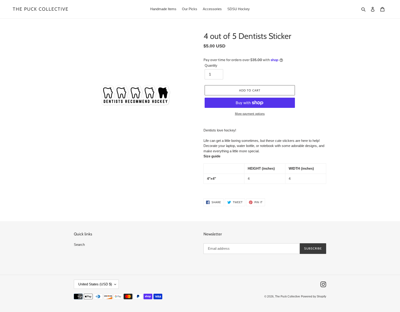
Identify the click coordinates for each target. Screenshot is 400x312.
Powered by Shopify (313, 296)
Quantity (211, 65)
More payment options (250, 113)
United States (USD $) (95, 284)
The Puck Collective (41, 9)
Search (79, 244)
